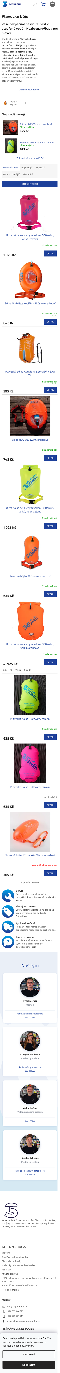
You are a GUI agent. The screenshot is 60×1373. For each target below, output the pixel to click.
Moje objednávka (10, 1290)
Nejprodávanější (11, 174)
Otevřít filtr (30, 184)
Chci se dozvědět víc (28, 89)
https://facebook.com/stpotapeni (23, 1321)
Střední (28, 670)
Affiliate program (10, 1274)
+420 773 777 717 (15, 1316)
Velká (18, 670)
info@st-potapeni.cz (17, 1306)
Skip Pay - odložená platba (15, 1257)
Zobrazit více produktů (28, 158)
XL (11, 670)
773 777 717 (30, 1017)
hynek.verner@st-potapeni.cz (30, 1013)
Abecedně (28, 174)
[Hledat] (35, 4)
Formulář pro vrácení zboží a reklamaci (21, 1285)
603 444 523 (30, 1070)
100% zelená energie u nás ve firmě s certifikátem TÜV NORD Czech (29, 1279)
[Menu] (52, 4)
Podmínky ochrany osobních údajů (19, 1265)
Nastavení (29, 1354)
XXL (5, 670)
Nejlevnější (27, 167)
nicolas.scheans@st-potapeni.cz (30, 1170)
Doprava (6, 1252)
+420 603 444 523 (15, 1311)
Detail (50, 253)
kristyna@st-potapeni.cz (30, 1067)
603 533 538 (30, 1120)
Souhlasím (28, 1365)
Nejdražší (40, 167)
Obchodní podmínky (12, 1261)
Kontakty (6, 1269)
